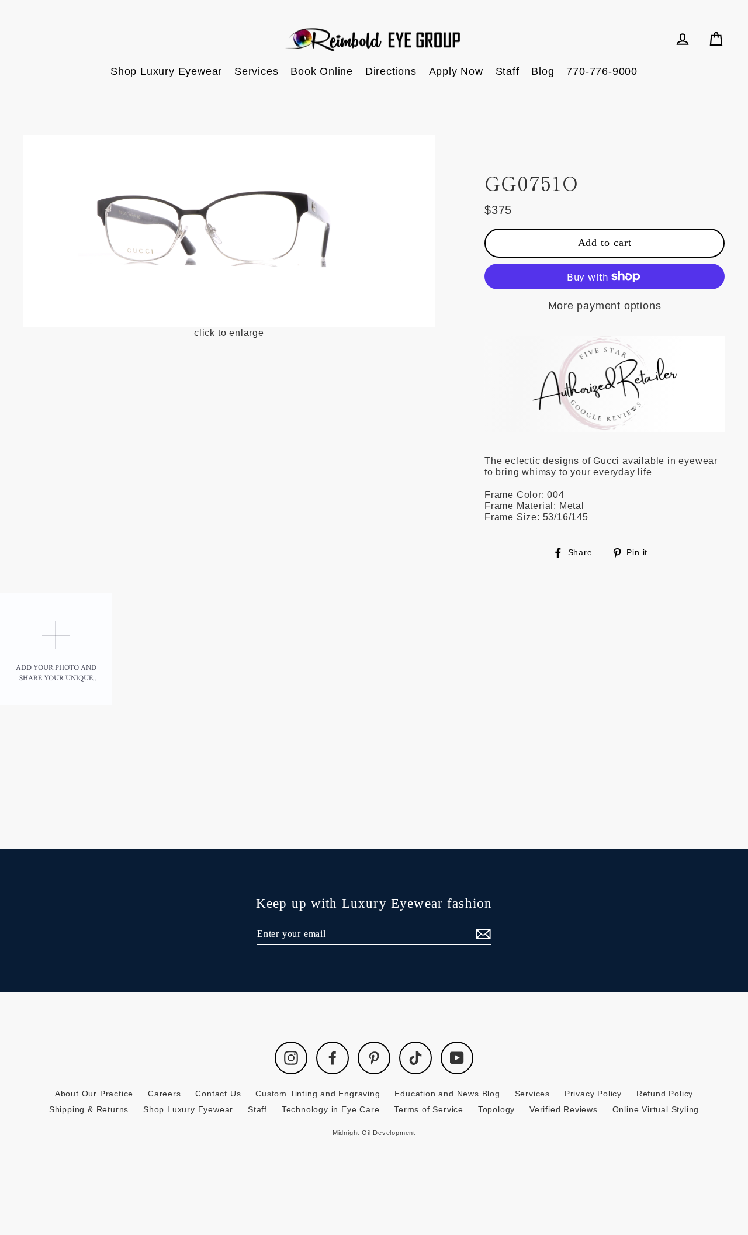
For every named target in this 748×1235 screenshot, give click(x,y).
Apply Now (456, 71)
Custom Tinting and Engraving (317, 1093)
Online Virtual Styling (655, 1109)
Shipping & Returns (89, 1109)
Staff (508, 71)
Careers (164, 1093)
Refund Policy (664, 1093)
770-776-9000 (602, 71)
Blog (542, 71)
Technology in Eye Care (331, 1109)
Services (256, 71)
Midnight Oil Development (374, 1132)
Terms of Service (428, 1109)
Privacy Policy (593, 1093)
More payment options (605, 306)
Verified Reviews (563, 1109)
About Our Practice (94, 1093)
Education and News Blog (447, 1093)
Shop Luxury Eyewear (166, 71)
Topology (496, 1109)
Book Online (321, 71)
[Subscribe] (481, 934)
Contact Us (218, 1093)
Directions (391, 71)
